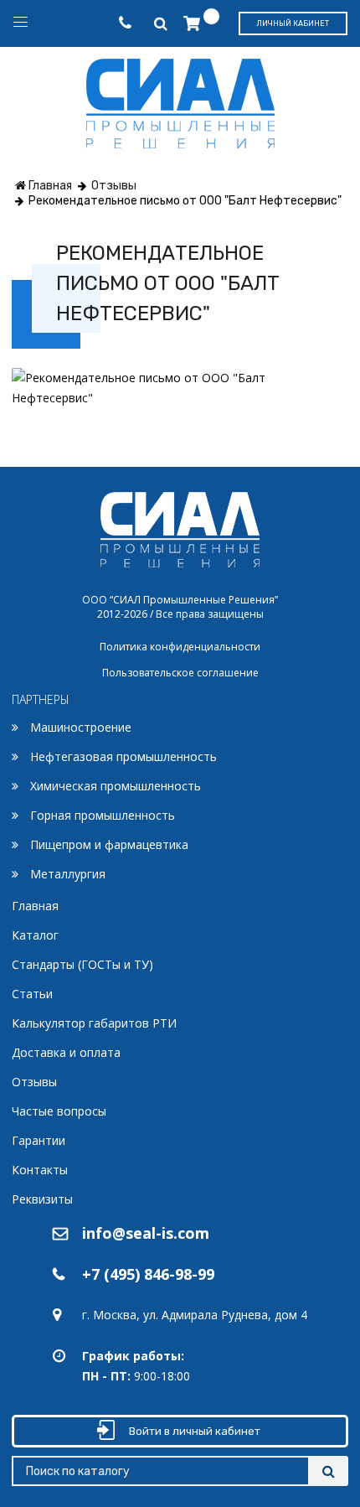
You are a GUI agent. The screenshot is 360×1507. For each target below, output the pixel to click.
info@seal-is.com (145, 1233)
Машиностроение (80, 727)
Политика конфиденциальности (180, 647)
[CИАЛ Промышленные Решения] (180, 100)
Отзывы (34, 1082)
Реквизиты (42, 1199)
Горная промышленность (102, 815)
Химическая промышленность (115, 786)
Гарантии (38, 1140)
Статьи (32, 994)
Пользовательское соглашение (180, 672)
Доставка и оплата (66, 1052)
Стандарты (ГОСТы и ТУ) (82, 964)
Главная (35, 906)
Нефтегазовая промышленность (123, 756)
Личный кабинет (293, 23)
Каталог (35, 935)
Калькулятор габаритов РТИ (94, 1023)
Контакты (40, 1170)
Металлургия (67, 874)
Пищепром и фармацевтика (109, 844)
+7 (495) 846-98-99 (148, 1274)
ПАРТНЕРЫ (40, 699)
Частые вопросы (59, 1111)
